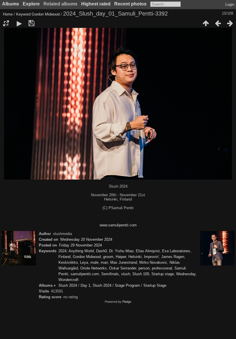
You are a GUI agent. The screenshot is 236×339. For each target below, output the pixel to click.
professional (162, 268)
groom (108, 257)
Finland (64, 257)
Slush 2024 (67, 285)
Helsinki (135, 257)
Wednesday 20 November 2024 (86, 239)
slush (125, 274)
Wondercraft (68, 280)
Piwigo (126, 301)
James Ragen (172, 257)
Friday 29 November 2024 (80, 245)
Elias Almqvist (148, 251)
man (104, 262)
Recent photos (130, 3)
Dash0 (101, 251)
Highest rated (96, 3)
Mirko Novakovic (153, 262)
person (144, 268)
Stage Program (127, 285)
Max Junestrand (123, 262)
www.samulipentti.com (118, 225)
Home (8, 14)
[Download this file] (31, 23)
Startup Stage (154, 285)
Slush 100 (140, 274)
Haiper (121, 257)
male (94, 262)
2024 (62, 251)
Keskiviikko (68, 262)
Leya (84, 262)
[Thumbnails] (206, 23)
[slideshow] (19, 23)
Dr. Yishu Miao (121, 251)
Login (229, 4)
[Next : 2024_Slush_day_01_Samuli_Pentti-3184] (230, 23)
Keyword (23, 14)
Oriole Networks (93, 268)
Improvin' (151, 257)
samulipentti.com (85, 274)
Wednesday (185, 274)
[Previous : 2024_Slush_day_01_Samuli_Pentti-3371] (218, 23)
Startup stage (162, 274)
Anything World (81, 251)
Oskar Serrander (122, 268)
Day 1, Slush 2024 (96, 285)
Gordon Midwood (46, 14)
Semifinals (110, 274)
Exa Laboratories (176, 251)
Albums (10, 3)
